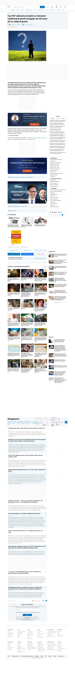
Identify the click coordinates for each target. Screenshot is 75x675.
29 (62, 214)
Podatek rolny (52, 202)
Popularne (53, 118)
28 (60, 214)
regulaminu (27, 612)
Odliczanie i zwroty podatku (28, 12)
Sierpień (60, 212)
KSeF (63, 9)
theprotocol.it (59, 649)
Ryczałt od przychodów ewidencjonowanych (54, 198)
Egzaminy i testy (20, 647)
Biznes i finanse (40, 631)
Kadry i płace (10, 648)
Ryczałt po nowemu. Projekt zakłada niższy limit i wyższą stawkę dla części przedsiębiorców (57, 153)
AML (48, 637)
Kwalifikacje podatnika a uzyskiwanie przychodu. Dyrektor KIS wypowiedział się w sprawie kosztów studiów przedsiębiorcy (58, 135)
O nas (9, 656)
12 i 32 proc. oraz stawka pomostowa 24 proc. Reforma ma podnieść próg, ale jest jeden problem (57, 132)
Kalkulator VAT (53, 171)
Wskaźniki (54, 188)
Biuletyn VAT (13, 210)
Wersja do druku (15, 250)
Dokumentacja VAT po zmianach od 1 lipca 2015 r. (22, 177)
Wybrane (63, 118)
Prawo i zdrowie (30, 638)
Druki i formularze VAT (54, 184)
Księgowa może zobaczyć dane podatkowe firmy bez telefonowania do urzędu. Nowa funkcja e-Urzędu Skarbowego (57, 121)
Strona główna (10, 12)
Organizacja (10, 643)
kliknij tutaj (32, 619)
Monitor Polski (30, 644)
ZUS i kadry (35, 421)
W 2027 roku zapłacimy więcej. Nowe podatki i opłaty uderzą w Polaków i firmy (57, 124)
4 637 (43, 600)
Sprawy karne (30, 632)
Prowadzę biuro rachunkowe (52, 632)
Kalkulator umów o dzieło (54, 167)
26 (55, 214)
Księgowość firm (11, 629)
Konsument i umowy (31, 633)
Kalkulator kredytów (53, 170)
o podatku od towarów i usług (34, 137)
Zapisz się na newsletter (42, 250)
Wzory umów (59, 647)
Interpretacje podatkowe (54, 206)
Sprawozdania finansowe (51, 636)
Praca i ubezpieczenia (41, 633)
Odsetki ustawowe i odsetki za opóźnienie (57, 189)
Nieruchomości (52, 9)
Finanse (58, 633)
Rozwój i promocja (11, 647)
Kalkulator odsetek (40, 647)
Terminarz (54, 212)
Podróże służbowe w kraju (51, 643)
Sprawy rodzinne (30, 631)
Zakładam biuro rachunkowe (52, 631)
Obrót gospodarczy (28, 421)
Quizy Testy (52, 205)
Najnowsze (58, 118)
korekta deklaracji (24, 247)
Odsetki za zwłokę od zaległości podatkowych (56, 192)
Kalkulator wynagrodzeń (54, 164)
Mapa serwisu (61, 656)
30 (64, 214)
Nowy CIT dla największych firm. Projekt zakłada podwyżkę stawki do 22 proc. (57, 150)
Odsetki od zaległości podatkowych (56, 173)
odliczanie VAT (11, 247)
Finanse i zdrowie (40, 637)
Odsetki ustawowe (50, 648)
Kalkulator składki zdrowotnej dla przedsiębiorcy (56, 160)
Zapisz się (34, 124)
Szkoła (19, 644)
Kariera (42, 656)
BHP (18, 636)
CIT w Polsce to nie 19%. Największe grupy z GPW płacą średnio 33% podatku (58, 138)
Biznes (22, 9)
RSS (46, 656)
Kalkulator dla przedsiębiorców (55, 162)
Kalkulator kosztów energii (55, 168)
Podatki (19, 12)
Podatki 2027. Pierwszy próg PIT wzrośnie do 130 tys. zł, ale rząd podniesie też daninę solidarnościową (58, 144)
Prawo (35, 9)
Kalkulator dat (52, 176)
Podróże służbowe (50, 647)
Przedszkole (20, 643)
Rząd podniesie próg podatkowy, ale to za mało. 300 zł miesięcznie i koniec (57, 127)
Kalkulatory (54, 158)
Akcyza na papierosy (54, 203)
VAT (22, 12)
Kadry (18, 9)
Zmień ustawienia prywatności (27, 656)
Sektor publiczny (29, 9)
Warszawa (33, 165)
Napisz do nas (28, 250)
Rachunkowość (53, 180)
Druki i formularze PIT (54, 183)
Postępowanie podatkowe (54, 181)
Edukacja (58, 9)
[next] (46, 600)
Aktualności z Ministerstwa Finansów (23, 422)
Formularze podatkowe (54, 186)
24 (51, 214)
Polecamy (51, 337)
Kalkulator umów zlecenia (54, 165)
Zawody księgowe (10, 636)
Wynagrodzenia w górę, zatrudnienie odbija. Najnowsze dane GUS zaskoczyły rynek (58, 147)
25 (53, 214)
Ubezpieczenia (20, 633)
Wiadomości (10, 421)
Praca (28, 636)
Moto (47, 9)
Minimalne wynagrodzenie (51, 644)
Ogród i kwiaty (59, 636)
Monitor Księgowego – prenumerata (19, 206)
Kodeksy (29, 649)
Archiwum (59, 644)
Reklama (55, 656)
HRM (18, 637)
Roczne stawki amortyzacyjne (55, 200)
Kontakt (50, 656)
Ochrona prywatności (16, 656)
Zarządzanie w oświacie (21, 648)
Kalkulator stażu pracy (41, 648)
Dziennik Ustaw (30, 643)
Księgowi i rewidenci (11, 422)
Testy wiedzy (20, 652)
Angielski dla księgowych (35, 422)
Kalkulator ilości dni (41, 644)
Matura (19, 649)
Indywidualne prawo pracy (22, 631)
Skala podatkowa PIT (54, 194)
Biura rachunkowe (50, 629)
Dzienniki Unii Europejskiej (32, 647)
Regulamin (37, 656)
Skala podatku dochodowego (52, 649)
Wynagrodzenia (20, 632)
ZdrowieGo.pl (59, 643)
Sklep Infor (29, 637)
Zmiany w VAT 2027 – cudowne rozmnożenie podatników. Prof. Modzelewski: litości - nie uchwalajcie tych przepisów (57, 130)
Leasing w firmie (40, 636)
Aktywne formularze (56, 178)
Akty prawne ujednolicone (32, 648)
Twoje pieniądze (41, 9)
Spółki (38, 632)
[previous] (32, 600)
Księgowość (12, 9)
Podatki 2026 (52, 251)
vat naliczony (17, 247)
